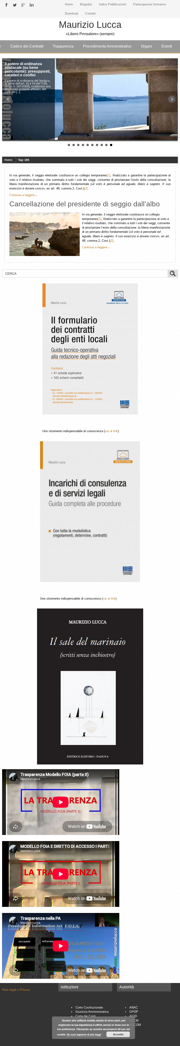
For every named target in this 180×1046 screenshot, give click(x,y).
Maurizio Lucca (90, 24)
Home (8, 160)
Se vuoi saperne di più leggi (84, 1034)
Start (88, 135)
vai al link (111, 431)
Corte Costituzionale (89, 1007)
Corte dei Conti (85, 1016)
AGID (133, 1016)
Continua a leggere (23, 195)
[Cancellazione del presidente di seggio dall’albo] (45, 234)
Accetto (118, 1034)
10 (111, 145)
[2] (86, 188)
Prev (8, 99)
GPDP (133, 1011)
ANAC (133, 1007)
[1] (108, 175)
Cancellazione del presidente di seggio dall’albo (84, 204)
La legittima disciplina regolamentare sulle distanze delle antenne (25, 67)
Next (172, 99)
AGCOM (135, 1025)
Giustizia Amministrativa (92, 1011)
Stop (92, 135)
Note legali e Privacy (16, 989)
